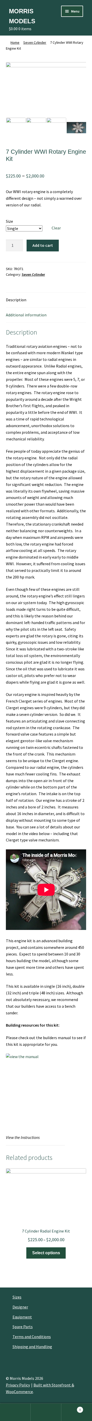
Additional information (26, 314)
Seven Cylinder (34, 42)
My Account (15, 1412)
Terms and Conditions (32, 1336)
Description (16, 299)
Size (9, 221)
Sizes (17, 1297)
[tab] (46, 300)
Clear (56, 227)
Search (46, 1412)
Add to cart (42, 245)
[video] (76, 127)
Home (14, 42)
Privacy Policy (18, 1384)
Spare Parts (23, 1326)
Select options (46, 1253)
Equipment (22, 1316)
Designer (20, 1306)
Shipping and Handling (32, 1346)
